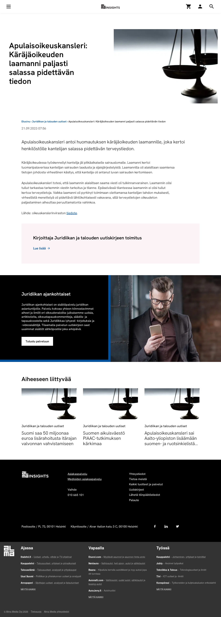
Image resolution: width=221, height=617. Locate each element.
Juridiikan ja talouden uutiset (49, 121)
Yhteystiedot (137, 474)
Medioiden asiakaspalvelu (85, 479)
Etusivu (26, 121)
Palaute (134, 500)
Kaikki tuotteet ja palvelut (146, 484)
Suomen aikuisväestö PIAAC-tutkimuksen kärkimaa (104, 438)
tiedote (71, 213)
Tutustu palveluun (37, 341)
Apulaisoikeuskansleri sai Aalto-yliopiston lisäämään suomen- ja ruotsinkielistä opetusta (170, 441)
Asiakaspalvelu (77, 474)
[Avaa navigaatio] (8, 6)
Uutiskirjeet (136, 489)
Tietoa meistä (138, 479)
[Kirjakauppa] (189, 6)
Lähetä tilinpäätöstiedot (144, 495)
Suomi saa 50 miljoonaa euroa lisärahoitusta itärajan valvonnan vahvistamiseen (49, 438)
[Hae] (200, 6)
